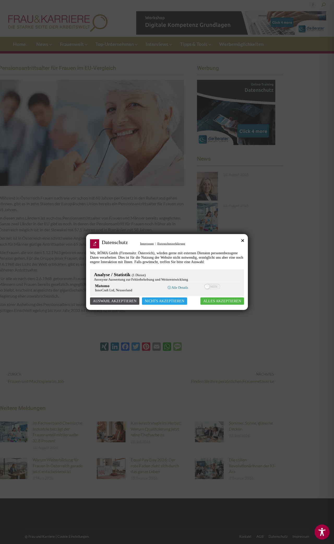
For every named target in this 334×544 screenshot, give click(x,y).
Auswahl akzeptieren (114, 301)
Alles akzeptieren (222, 301)
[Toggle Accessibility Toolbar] (322, 532)
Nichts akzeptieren (164, 301)
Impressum (147, 243)
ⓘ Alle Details (178, 287)
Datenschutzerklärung (171, 243)
